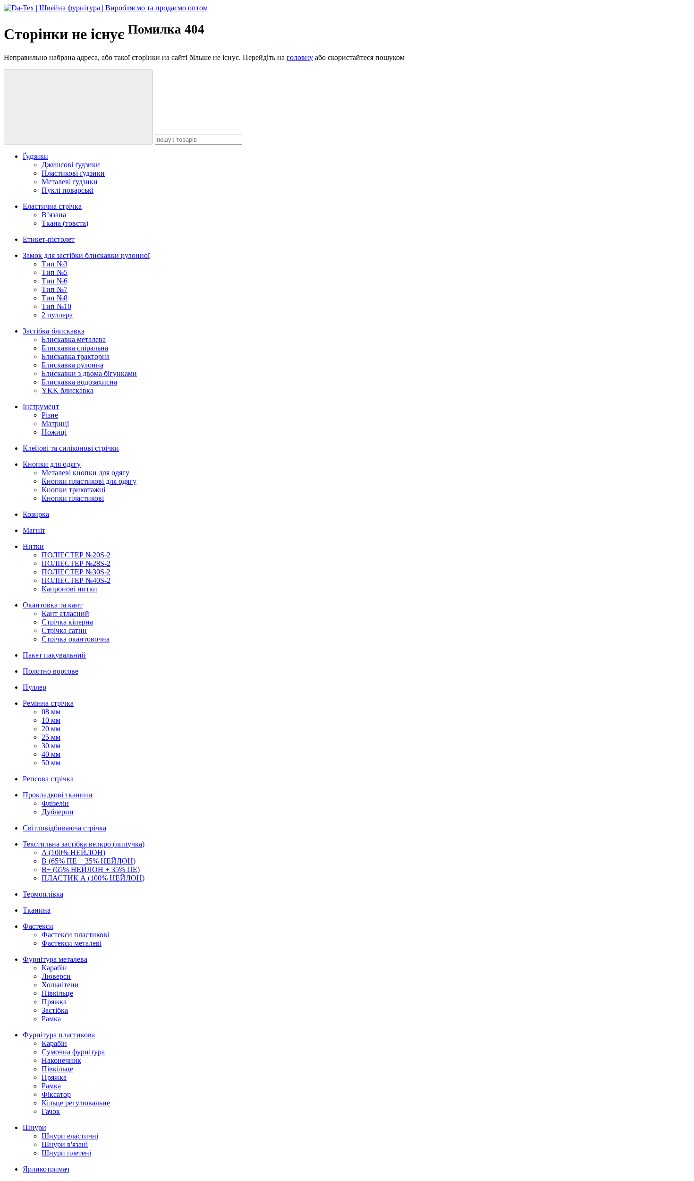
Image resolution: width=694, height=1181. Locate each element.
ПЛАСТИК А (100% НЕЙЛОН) (93, 878)
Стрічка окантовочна (76, 639)
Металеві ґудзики (70, 182)
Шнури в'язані (65, 1144)
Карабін (54, 968)
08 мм (51, 712)
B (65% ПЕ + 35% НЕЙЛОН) (88, 861)
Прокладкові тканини (58, 795)
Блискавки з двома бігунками (89, 373)
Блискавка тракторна (76, 356)
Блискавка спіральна (75, 348)
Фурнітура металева (55, 959)
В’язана (54, 215)
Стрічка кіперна (67, 622)
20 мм (51, 729)
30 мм (51, 746)
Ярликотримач (46, 1169)
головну (300, 57)
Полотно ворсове (50, 671)
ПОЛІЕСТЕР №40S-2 (76, 580)
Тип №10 (56, 306)
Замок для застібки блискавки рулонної (86, 255)
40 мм (51, 754)
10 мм (51, 720)
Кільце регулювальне (76, 1103)
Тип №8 (55, 298)
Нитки (33, 546)
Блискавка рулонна (72, 365)
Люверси (56, 976)
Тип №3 (55, 264)
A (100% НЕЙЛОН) (73, 852)
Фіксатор (56, 1094)
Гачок (51, 1111)
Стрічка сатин (64, 630)
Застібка (55, 1010)
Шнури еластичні (70, 1136)
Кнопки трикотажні (73, 490)
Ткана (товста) (65, 223)
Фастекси (38, 926)
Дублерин (58, 812)
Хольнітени (60, 985)
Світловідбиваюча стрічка (64, 828)
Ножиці (54, 432)
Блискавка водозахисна (79, 382)
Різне (50, 415)
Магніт (34, 530)
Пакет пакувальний (54, 655)
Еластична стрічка (52, 206)
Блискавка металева (74, 339)
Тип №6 (55, 281)
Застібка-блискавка (54, 331)
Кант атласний (65, 613)
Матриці (55, 423)
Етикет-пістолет (49, 239)
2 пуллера (57, 315)
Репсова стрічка (48, 779)
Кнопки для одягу (52, 464)
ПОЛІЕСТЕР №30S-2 (76, 572)
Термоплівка (43, 894)
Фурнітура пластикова (59, 1035)
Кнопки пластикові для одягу (89, 481)
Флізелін (55, 803)
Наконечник (61, 1060)
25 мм (51, 737)
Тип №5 (55, 272)
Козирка (36, 514)
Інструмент (41, 406)
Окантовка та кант (53, 605)
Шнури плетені (66, 1153)
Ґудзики (35, 156)
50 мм (51, 763)
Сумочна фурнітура (73, 1052)
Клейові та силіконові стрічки (71, 448)
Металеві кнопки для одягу (85, 473)
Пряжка (54, 1002)
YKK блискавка (67, 390)
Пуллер (34, 687)
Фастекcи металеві (72, 943)
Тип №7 (55, 289)
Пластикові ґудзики (73, 173)
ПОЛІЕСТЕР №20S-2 (76, 555)
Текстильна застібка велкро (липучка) (83, 844)
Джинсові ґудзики (71, 165)
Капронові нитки (69, 589)
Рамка (51, 1019)
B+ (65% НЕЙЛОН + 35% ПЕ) (91, 869)
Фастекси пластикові (75, 935)
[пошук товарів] (78, 107)
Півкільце (57, 993)
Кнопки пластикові (73, 498)
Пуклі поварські (67, 190)
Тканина (37, 910)
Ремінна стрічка (48, 703)
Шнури (34, 1127)
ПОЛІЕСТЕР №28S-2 (76, 563)
